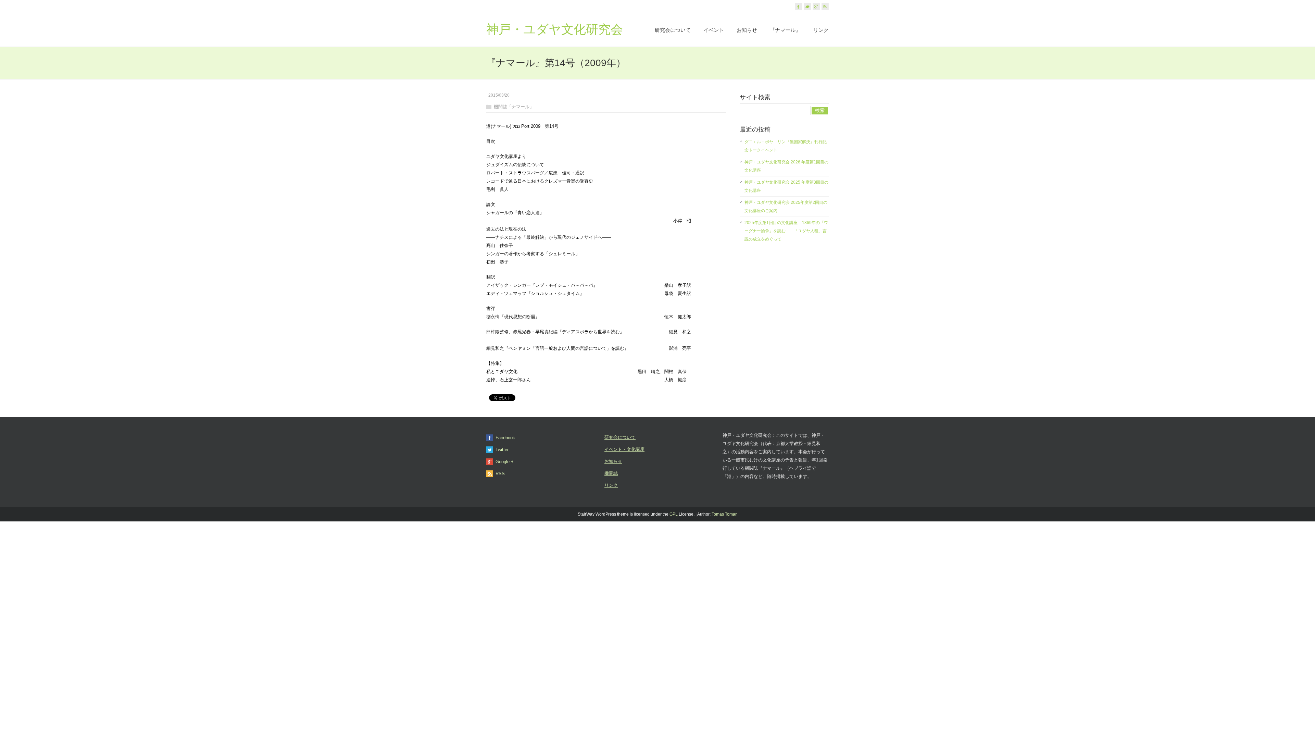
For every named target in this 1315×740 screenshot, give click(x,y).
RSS (500, 473)
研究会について (673, 30)
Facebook (505, 437)
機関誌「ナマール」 (514, 106)
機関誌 (611, 473)
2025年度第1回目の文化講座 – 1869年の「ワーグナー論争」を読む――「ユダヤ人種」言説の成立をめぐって (786, 231)
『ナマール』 (785, 30)
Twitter (502, 449)
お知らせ (747, 30)
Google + (505, 461)
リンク (821, 30)
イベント (713, 30)
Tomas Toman (725, 514)
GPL (673, 514)
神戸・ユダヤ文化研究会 (554, 29)
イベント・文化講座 (624, 449)
